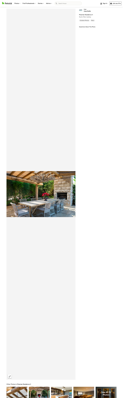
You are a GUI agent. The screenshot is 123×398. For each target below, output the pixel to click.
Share (37, 376)
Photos (16, 3)
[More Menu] (72, 376)
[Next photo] (72, 194)
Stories (40, 3)
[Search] (56, 3)
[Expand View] (10, 376)
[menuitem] (17, 3)
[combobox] (68, 3)
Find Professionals (28, 3)
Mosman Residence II (24, 384)
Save (46, 376)
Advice (48, 3)
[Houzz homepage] (7, 3)
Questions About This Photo (87, 27)
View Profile (87, 11)
